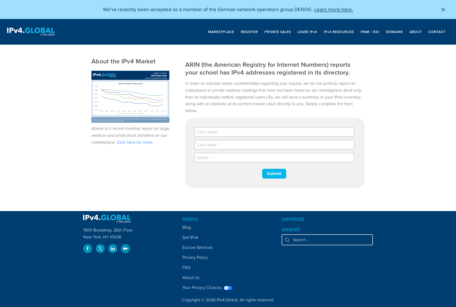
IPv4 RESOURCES (339, 32)
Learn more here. (333, 9)
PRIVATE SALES (278, 32)
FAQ (186, 267)
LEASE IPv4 (307, 32)
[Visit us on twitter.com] (100, 248)
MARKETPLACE (221, 32)
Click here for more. (135, 142)
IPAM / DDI (370, 32)
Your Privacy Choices (202, 287)
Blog (186, 227)
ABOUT (415, 32)
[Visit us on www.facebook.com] (87, 248)
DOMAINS (394, 32)
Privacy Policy (195, 257)
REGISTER (249, 32)
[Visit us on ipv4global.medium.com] (125, 248)
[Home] (31, 32)
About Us (191, 277)
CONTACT (437, 32)
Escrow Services (197, 247)
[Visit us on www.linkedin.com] (112, 248)
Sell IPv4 (190, 237)
